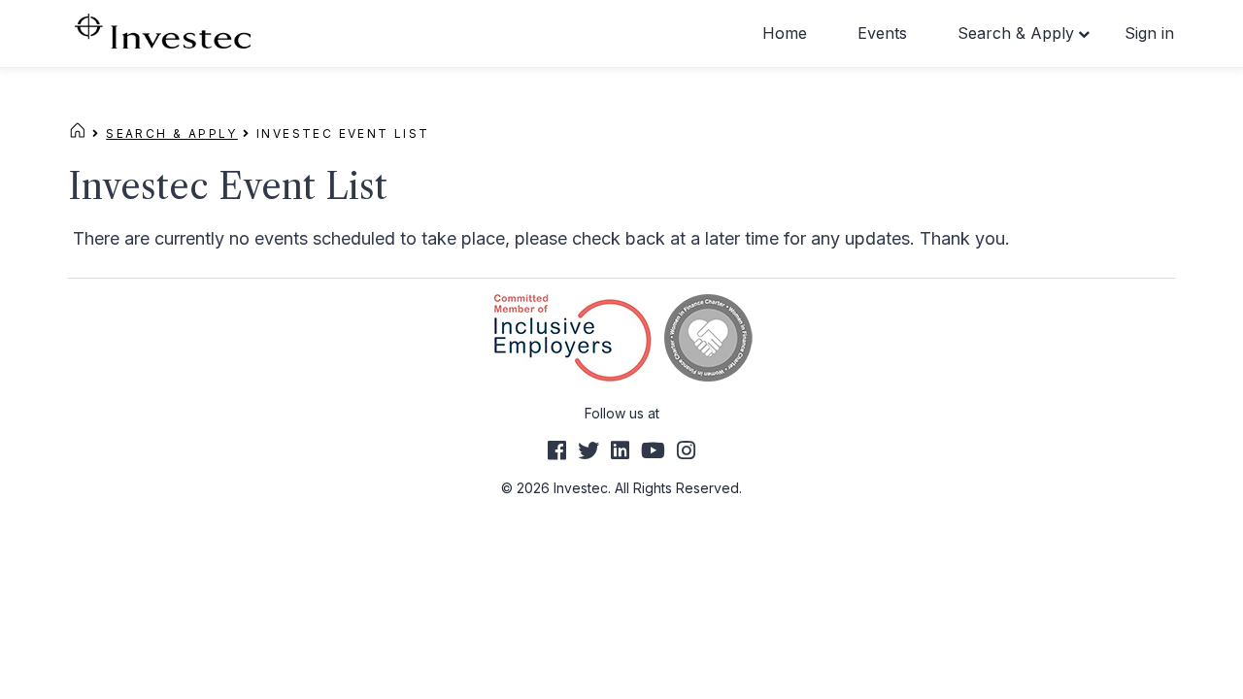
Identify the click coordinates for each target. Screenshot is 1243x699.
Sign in (1149, 33)
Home (784, 33)
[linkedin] (620, 450)
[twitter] (588, 450)
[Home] (77, 133)
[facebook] (557, 450)
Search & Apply (1015, 33)
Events (882, 33)
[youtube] (653, 450)
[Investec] (162, 29)
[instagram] (686, 450)
